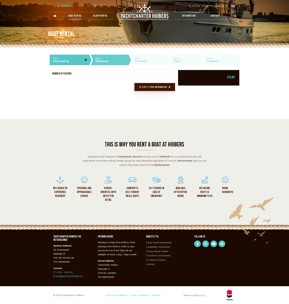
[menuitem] (54, 15)
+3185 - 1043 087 (64, 272)
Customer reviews (156, 259)
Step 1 (61, 60)
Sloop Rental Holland (158, 251)
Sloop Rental (100, 15)
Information (189, 15)
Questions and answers (159, 255)
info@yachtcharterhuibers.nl (69, 276)
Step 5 (213, 60)
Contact (215, 15)
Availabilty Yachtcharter (159, 246)
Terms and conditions (116, 295)
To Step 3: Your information (153, 87)
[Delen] (234, 6)
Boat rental (75, 15)
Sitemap (156, 295)
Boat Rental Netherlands (160, 242)
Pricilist (151, 264)
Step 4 (176, 60)
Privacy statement (139, 295)
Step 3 (141, 60)
